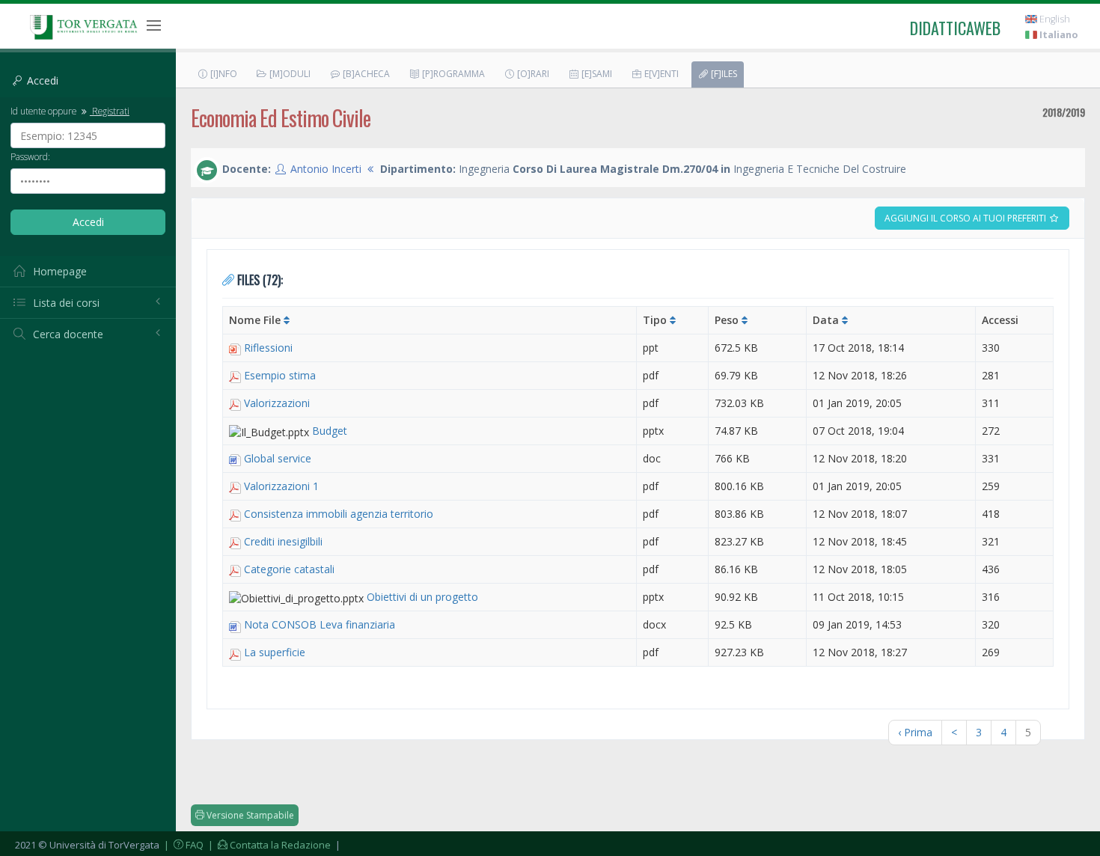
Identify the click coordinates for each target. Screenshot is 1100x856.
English (1053, 19)
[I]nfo (222, 73)
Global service (277, 458)
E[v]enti (660, 73)
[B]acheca (365, 73)
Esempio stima (280, 375)
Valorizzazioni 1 (281, 486)
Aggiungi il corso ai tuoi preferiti (966, 218)
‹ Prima (915, 732)
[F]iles (723, 73)
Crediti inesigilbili (283, 541)
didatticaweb (955, 28)
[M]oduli (289, 73)
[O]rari (532, 73)
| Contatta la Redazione (268, 845)
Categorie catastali (289, 569)
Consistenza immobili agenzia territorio (338, 514)
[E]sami (595, 73)
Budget (329, 431)
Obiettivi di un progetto (422, 597)
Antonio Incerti (325, 169)
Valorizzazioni (277, 403)
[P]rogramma (452, 73)
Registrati (109, 111)
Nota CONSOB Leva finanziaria (319, 624)
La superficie (274, 652)
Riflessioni (268, 347)
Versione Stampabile (249, 815)
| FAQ (183, 845)
